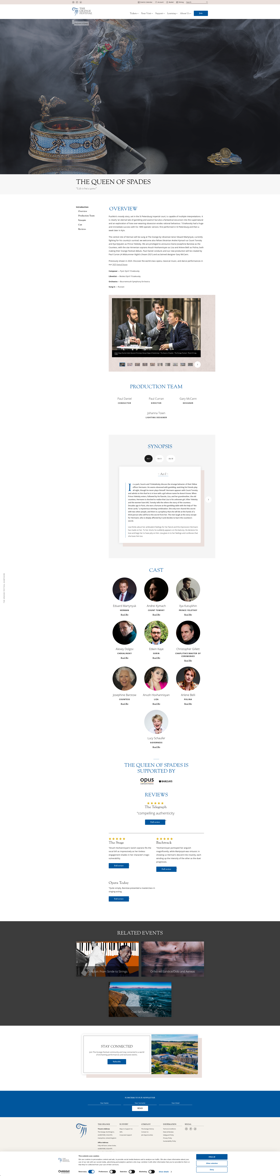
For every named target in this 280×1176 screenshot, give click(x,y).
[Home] (82, 11)
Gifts (121, 1132)
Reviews (82, 229)
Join (201, 13)
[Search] (207, 2)
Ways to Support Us (126, 1129)
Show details (164, 1172)
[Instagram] (73, 2)
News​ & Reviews (168, 1132)
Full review (155, 822)
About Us (185, 13)
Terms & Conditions (169, 1129)
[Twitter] (81, 2)
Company (146, 1124)
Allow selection (212, 1163)
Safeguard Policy (168, 1135)
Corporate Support (126, 1135)
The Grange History (147, 1129)
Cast (80, 224)
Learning (171, 13)
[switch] (113, 1171)
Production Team (86, 215)
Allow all (212, 1157)
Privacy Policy (167, 1138)
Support (159, 13)
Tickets (133, 13)
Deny (212, 1170)
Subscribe (117, 1061)
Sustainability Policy (169, 1141)
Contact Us (144, 1132)
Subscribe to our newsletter (140, 1098)
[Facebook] (77, 2)
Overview (82, 211)
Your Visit (146, 13)
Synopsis (82, 220)
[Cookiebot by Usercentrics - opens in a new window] (64, 1171)
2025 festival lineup (119, 264)
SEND (140, 1108)
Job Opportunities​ (147, 1135)
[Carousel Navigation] (156, 499)
